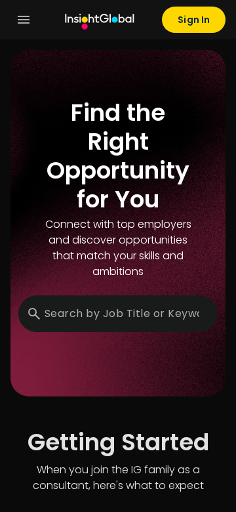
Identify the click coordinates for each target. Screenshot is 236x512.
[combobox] (122, 314)
